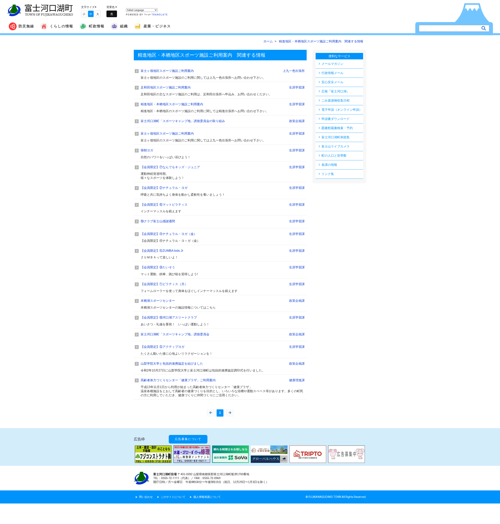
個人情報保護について (207, 496)
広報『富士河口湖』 (335, 91)
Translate (159, 14)
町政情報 (96, 26)
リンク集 (327, 174)
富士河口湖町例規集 (335, 137)
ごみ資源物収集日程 (335, 100)
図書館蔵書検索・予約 (337, 128)
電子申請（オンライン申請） (341, 109)
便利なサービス (339, 56)
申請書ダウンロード (335, 119)
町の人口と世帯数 (333, 155)
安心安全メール (332, 82)
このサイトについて (173, 496)
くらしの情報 (61, 26)
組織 (124, 26)
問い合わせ (146, 496)
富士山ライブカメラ (335, 146)
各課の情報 (329, 164)
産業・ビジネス (157, 26)
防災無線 (26, 26)
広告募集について (188, 439)
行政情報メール (332, 73)
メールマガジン (332, 63)
